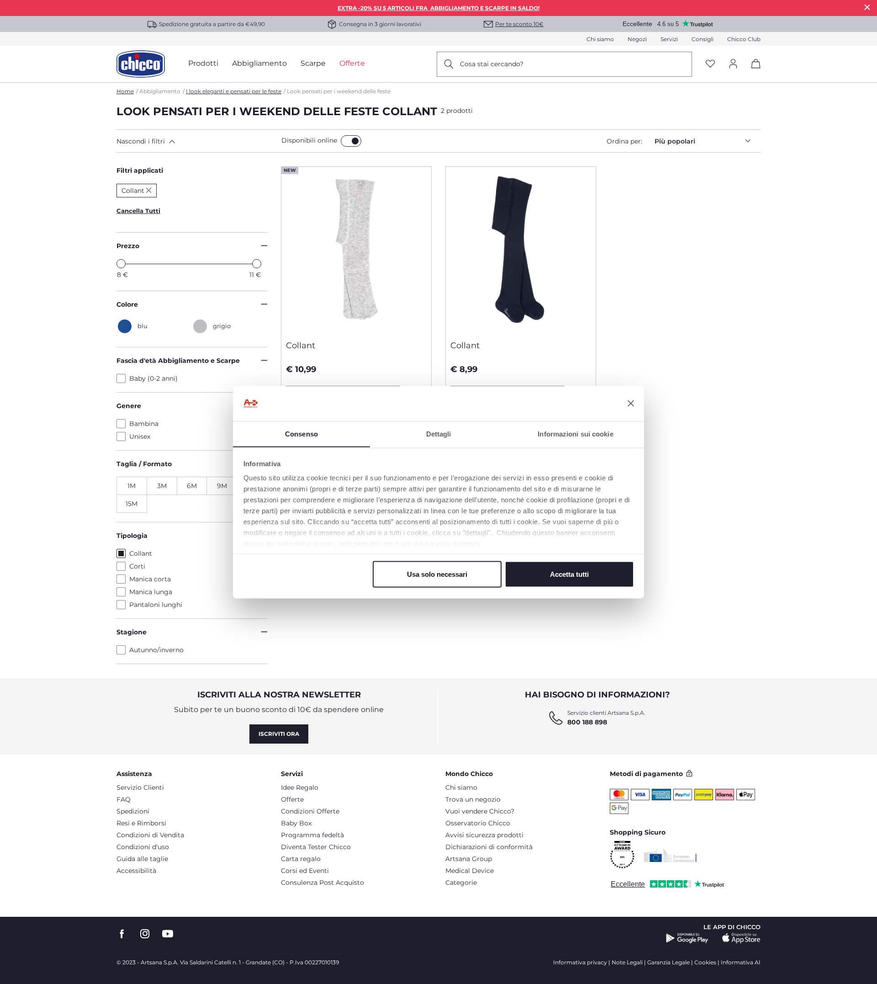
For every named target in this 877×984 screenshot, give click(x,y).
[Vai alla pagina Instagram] (144, 934)
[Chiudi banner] (631, 403)
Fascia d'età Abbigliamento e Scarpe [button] (178, 360)
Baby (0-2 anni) (153, 378)
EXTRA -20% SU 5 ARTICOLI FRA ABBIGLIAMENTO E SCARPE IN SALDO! (438, 8)
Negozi (637, 39)
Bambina (143, 424)
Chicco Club (744, 39)
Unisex (139, 436)
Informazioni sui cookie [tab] (575, 433)
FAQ (123, 799)
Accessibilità (136, 871)
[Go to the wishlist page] (710, 64)
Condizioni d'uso (142, 847)
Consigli (702, 39)
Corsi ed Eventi (305, 871)
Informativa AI (741, 962)
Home (125, 91)
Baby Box (296, 823)
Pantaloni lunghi (155, 605)
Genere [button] (128, 406)
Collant (140, 553)
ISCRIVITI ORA (279, 733)
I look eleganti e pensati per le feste (233, 91)
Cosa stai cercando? (491, 64)
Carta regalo (301, 859)
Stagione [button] (131, 632)
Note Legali (627, 962)
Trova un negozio (473, 799)
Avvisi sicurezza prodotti (484, 835)
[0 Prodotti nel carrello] (753, 71)
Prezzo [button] (127, 246)
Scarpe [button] (313, 63)
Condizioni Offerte (310, 811)
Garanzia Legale (668, 962)
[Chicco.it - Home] (140, 64)
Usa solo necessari (437, 574)
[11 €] (256, 263)
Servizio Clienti (140, 787)
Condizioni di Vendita (150, 835)
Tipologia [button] (132, 536)
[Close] (867, 7)
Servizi (669, 39)
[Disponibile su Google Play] (687, 938)
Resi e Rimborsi (141, 823)
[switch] (351, 141)
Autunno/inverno (156, 650)
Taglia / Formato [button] (144, 464)
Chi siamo (600, 39)
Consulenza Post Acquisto (322, 882)
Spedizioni (132, 811)
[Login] (733, 64)
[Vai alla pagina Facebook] (121, 934)
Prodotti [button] (203, 63)
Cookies (705, 962)
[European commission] (670, 855)
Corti (137, 566)
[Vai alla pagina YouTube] (167, 934)
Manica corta (150, 579)
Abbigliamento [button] (259, 63)
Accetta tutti (569, 574)
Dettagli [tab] (438, 433)
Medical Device (469, 871)
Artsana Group (468, 859)
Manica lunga (150, 592)
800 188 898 (587, 722)
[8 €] (121, 263)
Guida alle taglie (142, 859)
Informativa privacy (580, 962)
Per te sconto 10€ (519, 24)
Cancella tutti (138, 210)
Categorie (461, 882)
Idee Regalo (299, 787)
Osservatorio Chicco (477, 823)
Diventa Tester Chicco (316, 847)
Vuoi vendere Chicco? (479, 811)
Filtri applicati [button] (139, 170)
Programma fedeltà (312, 835)
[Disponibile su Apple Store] (741, 938)
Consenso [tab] (301, 433)
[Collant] (356, 250)
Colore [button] (127, 304)
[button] (197, 141)
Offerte (292, 799)
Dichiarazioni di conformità (489, 847)
